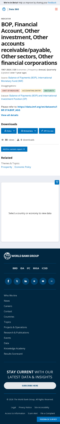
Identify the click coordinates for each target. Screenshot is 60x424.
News (7, 300)
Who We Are (10, 295)
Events (7, 337)
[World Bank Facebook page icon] (8, 281)
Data (6, 343)
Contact (8, 311)
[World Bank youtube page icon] (43, 281)
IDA (22, 268)
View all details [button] (9, 115)
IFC (28, 268)
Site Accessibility (41, 407)
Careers (8, 306)
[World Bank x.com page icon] (17, 281)
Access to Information (15, 413)
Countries (9, 316)
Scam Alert (33, 413)
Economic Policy (23, 167)
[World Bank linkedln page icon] (25, 281)
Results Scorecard (13, 353)
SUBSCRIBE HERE (30, 385)
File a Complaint (47, 413)
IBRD (15, 268)
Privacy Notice (25, 407)
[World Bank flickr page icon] (51, 281)
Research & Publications (16, 332)
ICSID (45, 268)
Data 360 (14, 9)
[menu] (56, 9)
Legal (13, 407)
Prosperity (6, 167)
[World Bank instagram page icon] (34, 281)
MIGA (36, 268)
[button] (14, 149)
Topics (7, 322)
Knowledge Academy (14, 348)
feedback (52, 2)
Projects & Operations (15, 327)
